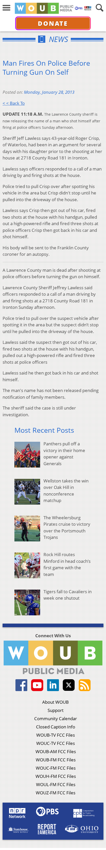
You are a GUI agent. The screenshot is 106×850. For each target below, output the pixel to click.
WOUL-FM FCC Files (55, 784)
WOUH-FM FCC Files (56, 776)
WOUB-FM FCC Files (56, 760)
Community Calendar (55, 718)
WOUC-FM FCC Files (56, 768)
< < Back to (14, 103)
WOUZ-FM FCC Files (55, 793)
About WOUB (55, 702)
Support (56, 710)
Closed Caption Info (55, 727)
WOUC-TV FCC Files (55, 743)
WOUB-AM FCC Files (56, 751)
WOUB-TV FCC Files (55, 735)
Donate (53, 23)
